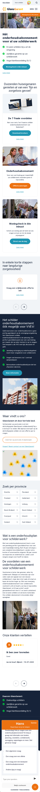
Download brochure (20, 133)
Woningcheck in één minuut (30, 14)
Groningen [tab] (7, 504)
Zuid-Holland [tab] (26, 522)
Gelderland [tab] (26, 498)
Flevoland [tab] (25, 492)
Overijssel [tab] (7, 516)
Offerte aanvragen (20, 186)
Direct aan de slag (20, 241)
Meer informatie (12, 373)
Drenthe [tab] (7, 492)
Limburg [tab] (24, 504)
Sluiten (34, 723)
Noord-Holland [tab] (27, 510)
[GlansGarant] (13, 9)
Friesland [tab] (7, 498)
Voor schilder (19, 2)
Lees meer (6, 73)
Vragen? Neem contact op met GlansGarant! (18, 446)
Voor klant (6, 2)
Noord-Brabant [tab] (9, 510)
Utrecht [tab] (24, 516)
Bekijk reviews (29, 2)
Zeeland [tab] (7, 522)
